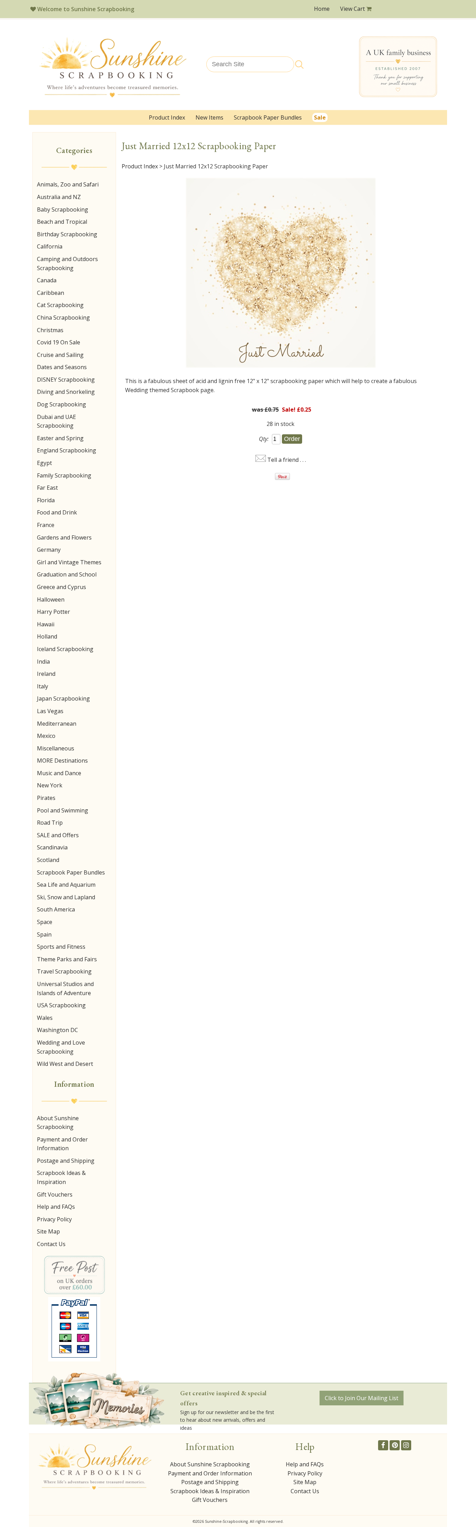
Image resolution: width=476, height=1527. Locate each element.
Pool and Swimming (62, 810)
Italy (42, 686)
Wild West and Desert (65, 1064)
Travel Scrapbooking (64, 971)
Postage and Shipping (65, 1161)
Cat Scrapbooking (60, 305)
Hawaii (45, 624)
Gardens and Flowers (64, 537)
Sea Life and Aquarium (66, 884)
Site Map (48, 1231)
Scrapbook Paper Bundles (268, 117)
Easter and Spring (60, 438)
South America (56, 909)
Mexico (46, 736)
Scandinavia (52, 847)
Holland (47, 636)
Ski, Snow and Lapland (66, 897)
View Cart (353, 9)
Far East (47, 487)
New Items (209, 117)
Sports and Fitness (61, 946)
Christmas (50, 330)
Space (44, 922)
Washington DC (57, 1030)
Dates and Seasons (62, 367)
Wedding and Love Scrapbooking (61, 1047)
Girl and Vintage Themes (69, 562)
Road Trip (50, 822)
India (43, 661)
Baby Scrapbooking (62, 209)
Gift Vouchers (54, 1194)
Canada (46, 280)
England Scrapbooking (66, 450)
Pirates (46, 798)
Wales (45, 1018)
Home (322, 9)
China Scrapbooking (63, 317)
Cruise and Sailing (60, 355)
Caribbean (50, 293)
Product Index (167, 117)
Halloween (50, 599)
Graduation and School (67, 574)
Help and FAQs (56, 1207)
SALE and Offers (58, 835)
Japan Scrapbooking (63, 698)
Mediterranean (56, 723)
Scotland (48, 860)
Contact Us (51, 1244)
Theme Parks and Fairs (67, 959)
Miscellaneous (55, 748)
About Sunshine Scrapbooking (58, 1122)
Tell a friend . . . (286, 460)
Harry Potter (53, 612)
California (49, 246)
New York (49, 785)
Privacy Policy (54, 1219)
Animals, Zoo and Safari (68, 184)
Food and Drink (57, 512)
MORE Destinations (62, 760)
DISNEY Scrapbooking (66, 379)
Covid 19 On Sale (58, 342)
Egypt (44, 463)
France (45, 525)
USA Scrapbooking (61, 1005)
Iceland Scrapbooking (65, 649)
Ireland (46, 674)
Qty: (264, 439)
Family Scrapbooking (64, 475)
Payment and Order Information (62, 1144)
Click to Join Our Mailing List (361, 1398)
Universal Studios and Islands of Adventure (65, 988)
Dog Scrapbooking (61, 404)
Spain (44, 934)
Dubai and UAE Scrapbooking (56, 421)
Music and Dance (59, 773)
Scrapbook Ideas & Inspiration (61, 1177)
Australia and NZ (59, 197)
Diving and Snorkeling (66, 392)
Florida (46, 500)
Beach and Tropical (62, 222)
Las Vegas (50, 711)
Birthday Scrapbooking (67, 234)
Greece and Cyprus (61, 587)
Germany (49, 549)
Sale (320, 117)
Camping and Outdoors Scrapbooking (67, 263)
